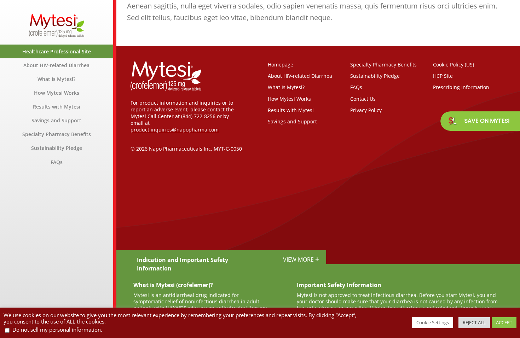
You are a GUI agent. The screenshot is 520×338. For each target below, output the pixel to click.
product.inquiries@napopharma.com (175, 129)
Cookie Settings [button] (432, 322)
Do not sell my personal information (56, 329)
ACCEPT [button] (504, 322)
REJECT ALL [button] (474, 322)
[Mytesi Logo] (56, 17)
